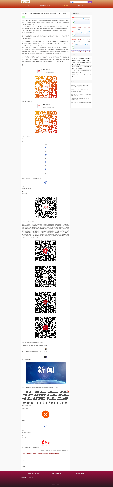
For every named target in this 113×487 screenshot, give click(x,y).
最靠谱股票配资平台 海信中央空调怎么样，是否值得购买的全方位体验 (81, 67)
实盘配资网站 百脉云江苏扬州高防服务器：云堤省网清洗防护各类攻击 (81, 71)
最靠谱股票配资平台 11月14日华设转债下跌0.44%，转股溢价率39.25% (79, 86)
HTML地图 (66, 482)
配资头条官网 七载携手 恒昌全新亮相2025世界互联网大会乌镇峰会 (38, 455)
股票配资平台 (30, 477)
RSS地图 (62, 482)
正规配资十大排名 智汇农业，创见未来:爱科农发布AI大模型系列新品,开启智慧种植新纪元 (42, 453)
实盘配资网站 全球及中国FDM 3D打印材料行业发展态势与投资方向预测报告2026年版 (81, 59)
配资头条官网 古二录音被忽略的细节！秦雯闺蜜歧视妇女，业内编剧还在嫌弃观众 (81, 103)
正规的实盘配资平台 (64, 6)
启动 (23, 17)
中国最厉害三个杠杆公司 (44, 6)
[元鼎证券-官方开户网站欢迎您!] (25, 1)
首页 (28, 6)
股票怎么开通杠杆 (81, 6)
